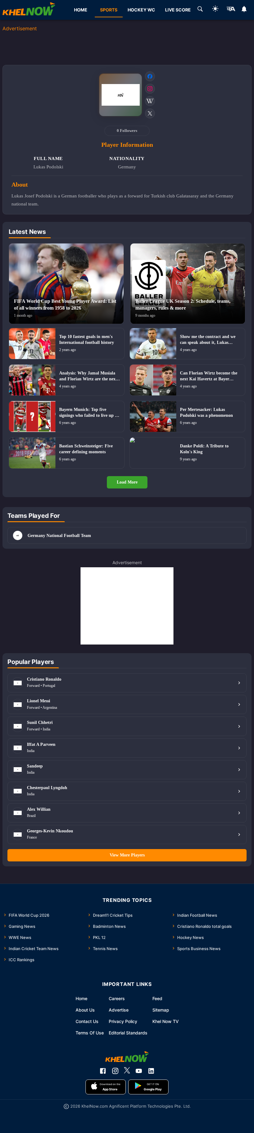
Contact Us (87, 1021)
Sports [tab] (108, 9)
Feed (157, 998)
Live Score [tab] (178, 9)
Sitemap (160, 1010)
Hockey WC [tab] (141, 9)
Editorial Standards (128, 1032)
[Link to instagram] (150, 89)
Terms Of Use (90, 1032)
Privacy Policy (123, 1021)
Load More (127, 482)
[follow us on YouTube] (138, 1071)
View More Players (127, 855)
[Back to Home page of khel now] (28, 10)
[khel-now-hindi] (231, 10)
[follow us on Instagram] (115, 1071)
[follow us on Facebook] (103, 1071)
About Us (85, 1010)
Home (81, 998)
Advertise (119, 1010)
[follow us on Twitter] (127, 1071)
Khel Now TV (165, 1021)
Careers (117, 998)
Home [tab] (80, 9)
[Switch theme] (215, 10)
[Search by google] (200, 10)
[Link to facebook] (150, 76)
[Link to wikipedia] (150, 101)
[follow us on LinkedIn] (151, 1071)
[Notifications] (244, 9)
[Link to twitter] (150, 113)
